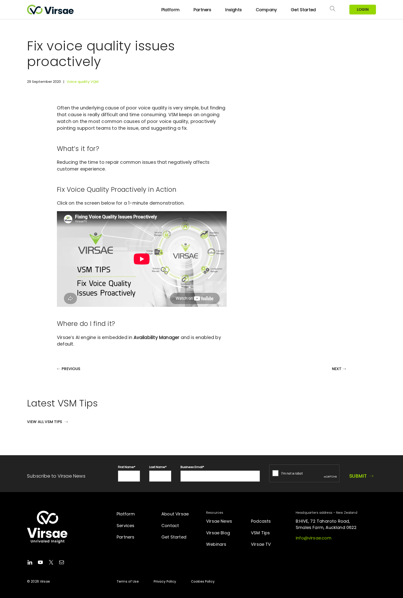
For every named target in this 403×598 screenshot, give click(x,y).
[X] (51, 563)
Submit (358, 476)
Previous (71, 368)
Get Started (303, 10)
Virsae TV (261, 544)
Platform (170, 10)
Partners (202, 10)
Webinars (216, 544)
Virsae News (219, 521)
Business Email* (192, 467)
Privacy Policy (165, 581)
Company (266, 10)
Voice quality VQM (83, 81)
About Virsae (175, 514)
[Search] (332, 9)
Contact (170, 525)
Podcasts (261, 521)
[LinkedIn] (30, 563)
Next (336, 368)
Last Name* (158, 467)
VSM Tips (260, 533)
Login (362, 9)
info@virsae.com (313, 538)
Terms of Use (128, 581)
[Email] (61, 563)
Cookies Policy (203, 581)
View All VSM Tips (44, 421)
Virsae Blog (218, 533)
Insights (233, 10)
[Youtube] (40, 563)
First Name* (126, 467)
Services (125, 525)
